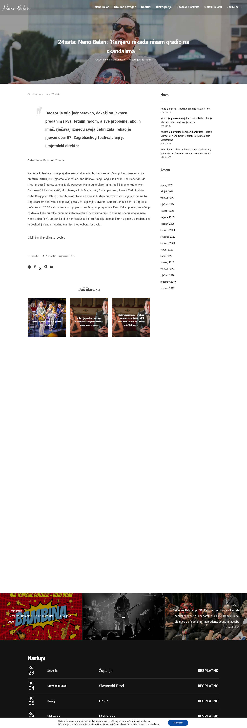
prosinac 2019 (168, 282)
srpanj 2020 (166, 250)
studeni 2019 (167, 288)
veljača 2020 (167, 269)
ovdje (60, 238)
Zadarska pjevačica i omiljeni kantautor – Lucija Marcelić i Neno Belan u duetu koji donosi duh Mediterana (186, 136)
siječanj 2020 (167, 275)
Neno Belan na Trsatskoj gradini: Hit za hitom (185, 109)
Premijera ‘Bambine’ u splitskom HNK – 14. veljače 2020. (39, 616)
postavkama (153, 724)
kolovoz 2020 (167, 243)
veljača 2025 (167, 217)
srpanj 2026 (166, 185)
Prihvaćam (178, 722)
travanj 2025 (167, 211)
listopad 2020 (167, 237)
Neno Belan (51, 256)
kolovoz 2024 (167, 230)
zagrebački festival (67, 256)
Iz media (147, 59)
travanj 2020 (167, 262)
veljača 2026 (167, 198)
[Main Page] (123, 617)
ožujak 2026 (166, 191)
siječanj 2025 (167, 224)
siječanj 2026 (167, 204)
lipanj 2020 (166, 256)
